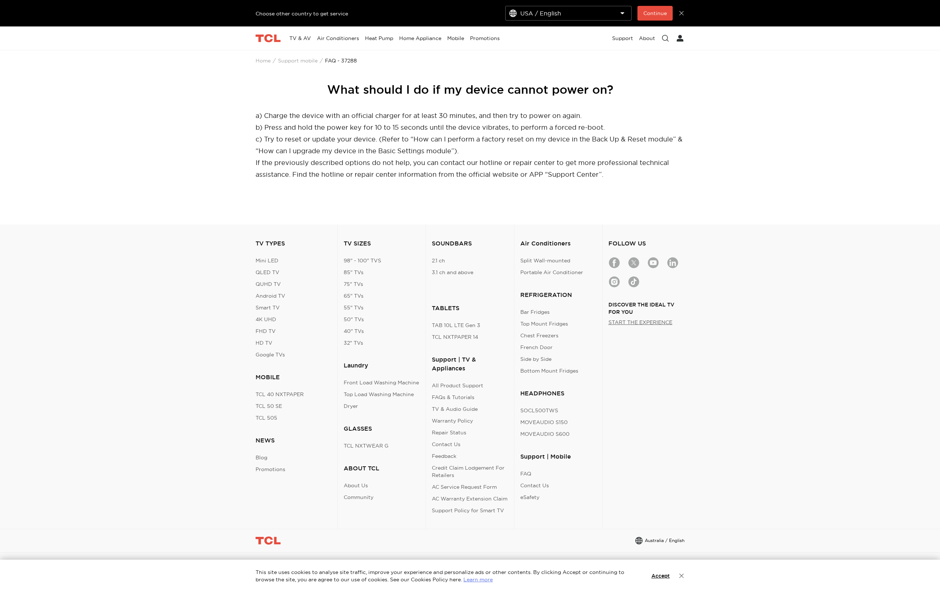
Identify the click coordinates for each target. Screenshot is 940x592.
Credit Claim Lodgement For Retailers (468, 471)
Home (263, 60)
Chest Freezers (539, 335)
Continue (655, 13)
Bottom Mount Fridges (549, 370)
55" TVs (354, 307)
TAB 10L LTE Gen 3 (456, 325)
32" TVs (353, 343)
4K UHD (266, 319)
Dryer (351, 406)
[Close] (681, 576)
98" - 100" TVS (362, 260)
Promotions (270, 469)
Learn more (478, 579)
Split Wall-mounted (545, 260)
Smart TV (268, 307)
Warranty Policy (452, 420)
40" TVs (354, 331)
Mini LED (267, 260)
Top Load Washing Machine (379, 394)
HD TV (264, 343)
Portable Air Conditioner (551, 272)
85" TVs (354, 272)
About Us (356, 485)
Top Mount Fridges (544, 323)
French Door (536, 347)
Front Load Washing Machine (381, 382)
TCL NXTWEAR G (366, 445)
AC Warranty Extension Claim (469, 498)
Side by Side (536, 359)
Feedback (444, 456)
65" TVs (354, 296)
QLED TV (267, 272)
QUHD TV (268, 284)
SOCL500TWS (539, 410)
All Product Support (457, 385)
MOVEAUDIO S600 (545, 434)
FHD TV (266, 331)
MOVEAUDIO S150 (544, 422)
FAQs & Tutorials (453, 397)
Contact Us (446, 444)
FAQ (525, 473)
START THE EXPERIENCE (640, 322)
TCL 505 (266, 418)
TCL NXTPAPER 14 (455, 337)
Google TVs (270, 354)
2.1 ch (438, 260)
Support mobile (298, 60)
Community (358, 497)
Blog (261, 457)
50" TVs (354, 319)
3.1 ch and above (452, 272)
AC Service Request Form (464, 487)
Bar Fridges (535, 312)
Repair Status (449, 432)
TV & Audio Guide (455, 409)
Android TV (270, 296)
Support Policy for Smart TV (468, 510)
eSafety (529, 497)
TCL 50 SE (269, 406)
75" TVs (353, 284)
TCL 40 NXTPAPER (280, 394)
